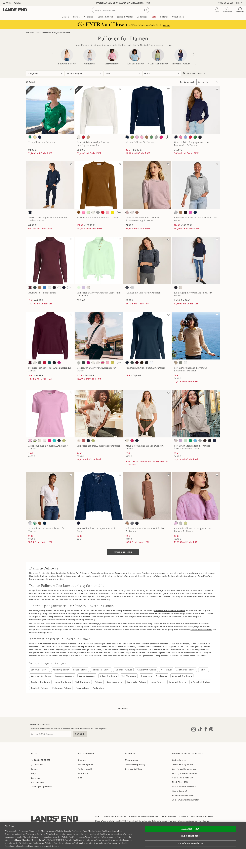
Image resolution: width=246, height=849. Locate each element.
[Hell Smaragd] (49, 362)
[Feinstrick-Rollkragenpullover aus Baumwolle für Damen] (196, 110)
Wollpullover (89, 63)
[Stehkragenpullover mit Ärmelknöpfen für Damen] (50, 335)
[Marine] (127, 137)
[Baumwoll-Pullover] (66, 55)
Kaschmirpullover (112, 63)
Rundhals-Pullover (135, 63)
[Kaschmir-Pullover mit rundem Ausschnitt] (99, 185)
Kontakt (34, 769)
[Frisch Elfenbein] (78, 137)
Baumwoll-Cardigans (41, 675)
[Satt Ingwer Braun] (39, 523)
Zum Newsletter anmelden (184, 768)
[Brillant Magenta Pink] (88, 362)
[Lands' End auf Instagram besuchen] (193, 730)
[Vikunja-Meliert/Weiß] (88, 137)
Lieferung (35, 777)
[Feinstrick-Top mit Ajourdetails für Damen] (99, 413)
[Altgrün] (132, 137)
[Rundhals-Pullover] (135, 55)
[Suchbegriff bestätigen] (145, 10)
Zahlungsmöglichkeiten (42, 786)
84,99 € (32, 225)
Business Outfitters (133, 768)
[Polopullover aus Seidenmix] (50, 110)
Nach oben (123, 708)
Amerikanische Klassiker (183, 795)
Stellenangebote (85, 764)
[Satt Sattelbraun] (78, 212)
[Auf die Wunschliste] (71, 89)
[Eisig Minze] (78, 287)
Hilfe (238, 2)
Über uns (82, 760)
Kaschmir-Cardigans (65, 675)
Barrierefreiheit (169, 816)
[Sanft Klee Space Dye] (35, 523)
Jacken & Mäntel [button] (125, 16)
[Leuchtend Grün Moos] (112, 362)
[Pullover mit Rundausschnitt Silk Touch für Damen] (147, 496)
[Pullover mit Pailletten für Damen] (147, 260)
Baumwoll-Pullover (66, 63)
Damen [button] (65, 16)
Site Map (183, 816)
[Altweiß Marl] (180, 287)
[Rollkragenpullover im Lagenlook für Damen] (196, 260)
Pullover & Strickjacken (52, 32)
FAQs (33, 773)
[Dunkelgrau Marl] (132, 523)
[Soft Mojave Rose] (83, 440)
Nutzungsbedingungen (187, 821)
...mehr (170, 45)
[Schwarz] (200, 137)
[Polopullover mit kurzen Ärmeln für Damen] (50, 496)
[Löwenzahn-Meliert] (112, 212)
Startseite (30, 32)
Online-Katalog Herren (182, 764)
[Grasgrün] (190, 440)
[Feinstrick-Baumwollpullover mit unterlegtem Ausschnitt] (99, 110)
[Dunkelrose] (127, 212)
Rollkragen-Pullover (181, 63)
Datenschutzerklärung (161, 821)
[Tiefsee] (176, 137)
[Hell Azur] (195, 440)
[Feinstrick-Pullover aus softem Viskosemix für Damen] (99, 260)
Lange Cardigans (87, 675)
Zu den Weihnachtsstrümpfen (185, 799)
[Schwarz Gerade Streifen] (59, 287)
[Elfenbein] (132, 212)
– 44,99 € (36, 300)
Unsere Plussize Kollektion (184, 786)
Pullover (66, 32)
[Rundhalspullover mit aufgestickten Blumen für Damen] (196, 496)
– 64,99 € (36, 375)
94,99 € (32, 149)
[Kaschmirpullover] (112, 55)
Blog (80, 777)
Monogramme (131, 760)
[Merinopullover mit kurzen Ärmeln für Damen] (50, 413)
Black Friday (180, 782)
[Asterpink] (137, 137)
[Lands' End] (15, 10)
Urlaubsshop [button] (178, 16)
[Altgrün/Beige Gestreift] (35, 440)
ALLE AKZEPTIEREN (190, 828)
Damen (39, 32)
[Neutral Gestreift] (88, 287)
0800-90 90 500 (225, 2)
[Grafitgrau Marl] (156, 137)
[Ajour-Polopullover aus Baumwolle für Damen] (147, 413)
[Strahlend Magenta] (59, 362)
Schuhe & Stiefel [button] (105, 16)
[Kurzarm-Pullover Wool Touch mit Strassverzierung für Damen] (147, 185)
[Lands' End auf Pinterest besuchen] (210, 730)
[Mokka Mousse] (137, 212)
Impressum (83, 773)
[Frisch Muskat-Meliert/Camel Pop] (180, 212)
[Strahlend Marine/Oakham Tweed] (30, 212)
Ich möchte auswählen (190, 843)
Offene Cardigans (108, 675)
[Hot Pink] (161, 137)
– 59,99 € (133, 375)
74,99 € (178, 149)
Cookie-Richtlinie (22, 840)
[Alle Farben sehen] (167, 137)
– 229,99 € (86, 225)
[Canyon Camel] (39, 287)
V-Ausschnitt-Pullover (158, 63)
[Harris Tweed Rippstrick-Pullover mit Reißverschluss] (50, 185)
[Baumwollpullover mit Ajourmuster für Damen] (99, 496)
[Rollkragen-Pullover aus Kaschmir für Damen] (99, 335)
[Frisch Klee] (151, 137)
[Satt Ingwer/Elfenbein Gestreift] (49, 287)
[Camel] (146, 137)
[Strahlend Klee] (30, 137)
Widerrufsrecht (85, 768)
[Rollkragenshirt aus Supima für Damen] (147, 335)
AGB (97, 816)
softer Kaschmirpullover (201, 629)
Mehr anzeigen (123, 552)
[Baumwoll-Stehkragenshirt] (50, 260)
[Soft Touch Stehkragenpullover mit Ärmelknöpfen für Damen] (196, 413)
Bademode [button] (142, 16)
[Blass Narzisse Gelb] (35, 137)
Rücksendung (37, 782)
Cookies (133, 816)
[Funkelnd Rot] (44, 362)
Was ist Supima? (179, 791)
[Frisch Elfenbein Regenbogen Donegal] (98, 362)
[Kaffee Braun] (142, 362)
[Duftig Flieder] (180, 440)
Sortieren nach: (187, 82)
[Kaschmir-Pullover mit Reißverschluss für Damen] (196, 185)
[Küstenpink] (107, 212)
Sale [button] (154, 16)
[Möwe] (200, 440)
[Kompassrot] (190, 137)
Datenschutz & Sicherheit (114, 816)
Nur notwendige (190, 836)
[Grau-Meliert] (98, 212)
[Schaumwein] (176, 362)
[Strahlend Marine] (39, 137)
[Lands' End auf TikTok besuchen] (199, 730)
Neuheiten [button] (88, 16)
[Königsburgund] (30, 362)
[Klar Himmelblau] (185, 137)
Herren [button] (76, 16)
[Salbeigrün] (180, 362)
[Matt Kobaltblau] (44, 287)
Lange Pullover (80, 669)
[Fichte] (39, 362)
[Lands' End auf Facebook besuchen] (205, 730)
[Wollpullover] (89, 55)
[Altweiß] (39, 440)
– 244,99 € (85, 375)
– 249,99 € (183, 225)
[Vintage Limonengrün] (185, 523)
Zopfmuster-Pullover (185, 669)
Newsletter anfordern (40, 724)
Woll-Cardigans (128, 675)
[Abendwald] (35, 287)
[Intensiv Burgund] (30, 287)
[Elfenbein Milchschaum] (132, 287)
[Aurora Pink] (180, 137)
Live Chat (38, 764)
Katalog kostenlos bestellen (184, 773)
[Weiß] (68, 287)
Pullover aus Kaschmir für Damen (169, 610)
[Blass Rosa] (142, 137)
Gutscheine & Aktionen (182, 777)
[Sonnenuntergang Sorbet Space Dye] (30, 523)
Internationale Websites (202, 816)
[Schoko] (205, 440)
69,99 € (81, 149)
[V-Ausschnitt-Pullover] (158, 55)
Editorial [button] (164, 16)
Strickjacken (146, 675)
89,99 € (81, 300)
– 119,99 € (134, 149)
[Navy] (176, 287)
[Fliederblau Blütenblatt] (83, 287)
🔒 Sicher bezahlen (96, 2)
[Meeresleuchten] (54, 440)
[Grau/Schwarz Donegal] (78, 362)
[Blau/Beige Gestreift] (44, 440)
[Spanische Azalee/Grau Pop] (190, 212)
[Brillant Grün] (88, 212)
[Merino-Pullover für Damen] (147, 110)
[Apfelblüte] (83, 212)
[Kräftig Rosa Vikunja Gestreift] (102, 362)
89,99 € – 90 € (182, 300)
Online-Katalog (14, 2)
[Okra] (195, 137)
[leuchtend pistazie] (64, 440)
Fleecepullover (82, 688)
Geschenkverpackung (135, 764)
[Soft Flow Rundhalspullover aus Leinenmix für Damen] (196, 335)
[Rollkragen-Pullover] (180, 55)
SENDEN (79, 733)
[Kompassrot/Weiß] (83, 137)
